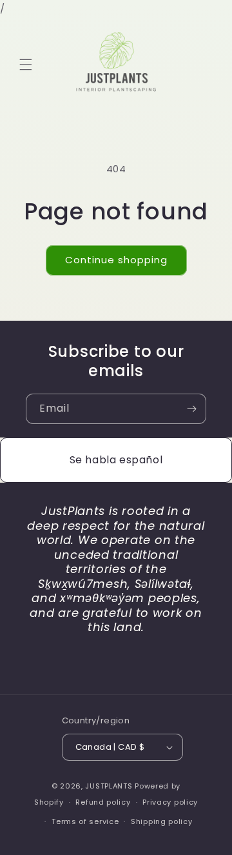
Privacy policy (170, 802)
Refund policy (102, 802)
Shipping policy (162, 821)
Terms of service (85, 821)
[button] (26, 64)
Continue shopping (116, 260)
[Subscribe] (191, 409)
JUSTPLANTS (108, 786)
